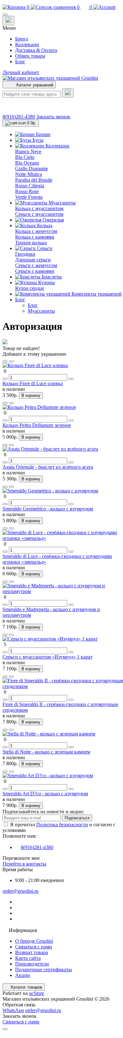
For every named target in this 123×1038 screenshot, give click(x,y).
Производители (32, 963)
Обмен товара (30, 56)
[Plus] (70, 379)
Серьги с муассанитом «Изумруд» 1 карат (47, 657)
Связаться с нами (33, 946)
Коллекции (27, 44)
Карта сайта (28, 958)
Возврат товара (31, 952)
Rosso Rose (27, 191)
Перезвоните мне (21, 858)
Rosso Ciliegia (29, 185)
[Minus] (5, 379)
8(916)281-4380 (19, 116)
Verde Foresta (29, 197)
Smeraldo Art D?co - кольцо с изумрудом (45, 793)
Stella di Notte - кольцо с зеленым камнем (46, 751)
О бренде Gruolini (34, 941)
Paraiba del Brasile (33, 180)
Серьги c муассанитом (39, 214)
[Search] (67, 92)
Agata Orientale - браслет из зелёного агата (48, 467)
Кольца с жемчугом (36, 231)
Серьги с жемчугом (36, 265)
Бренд (21, 38)
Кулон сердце (29, 288)
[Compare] (11, 361)
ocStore (36, 993)
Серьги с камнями (34, 271)
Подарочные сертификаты (43, 969)
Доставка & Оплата (36, 50)
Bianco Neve (28, 151)
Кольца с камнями (34, 237)
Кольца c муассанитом (39, 208)
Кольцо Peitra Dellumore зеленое (37, 425)
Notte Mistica (28, 174)
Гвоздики (25, 254)
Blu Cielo (24, 157)
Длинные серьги (33, 259)
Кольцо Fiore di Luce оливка (33, 383)
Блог (20, 61)
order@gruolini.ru (20, 891)
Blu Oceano (27, 163)
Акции (22, 975)
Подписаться (77, 818)
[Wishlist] (5, 361)
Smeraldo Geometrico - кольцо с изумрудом (48, 508)
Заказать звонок (53, 116)
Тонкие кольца (31, 242)
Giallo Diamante (31, 168)
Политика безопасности (62, 824)
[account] (104, 7)
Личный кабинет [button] (21, 72)
